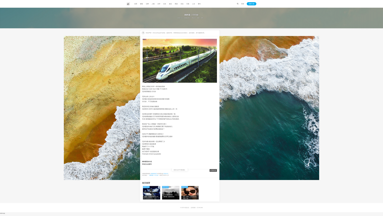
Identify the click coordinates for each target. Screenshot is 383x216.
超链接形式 (154, 173)
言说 (182, 4)
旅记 (170, 4)
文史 (164, 4)
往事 (147, 4)
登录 (242, 4)
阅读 (176, 4)
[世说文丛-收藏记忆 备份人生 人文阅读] (128, 3)
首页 (135, 4)
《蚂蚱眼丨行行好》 (154, 175)
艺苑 (187, 4)
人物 (153, 4)
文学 (158, 4)
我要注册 (251, 4)
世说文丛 (165, 173)
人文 (193, 4)
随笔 (141, 4)
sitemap (2, 213)
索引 (199, 4)
